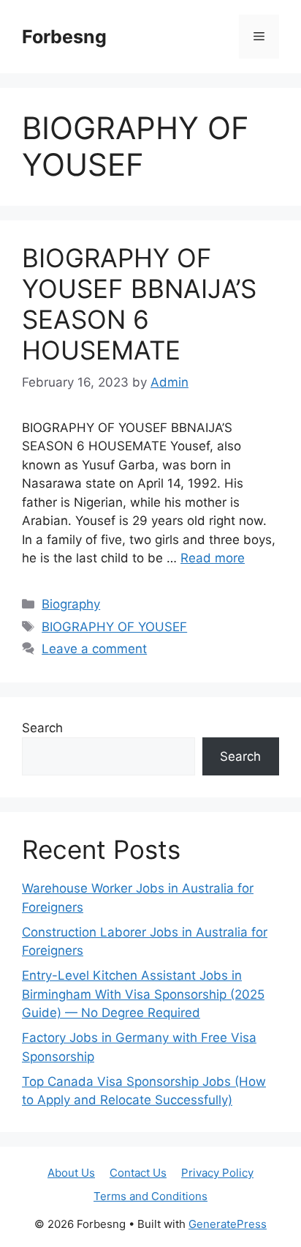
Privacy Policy (217, 1173)
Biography (71, 604)
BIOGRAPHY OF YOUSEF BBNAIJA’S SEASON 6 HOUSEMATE (139, 303)
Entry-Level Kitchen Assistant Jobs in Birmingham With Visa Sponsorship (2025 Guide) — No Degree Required (143, 994)
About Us (71, 1173)
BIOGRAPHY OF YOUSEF (114, 626)
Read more (212, 558)
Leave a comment (94, 648)
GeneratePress (227, 1224)
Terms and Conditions (150, 1196)
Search (42, 728)
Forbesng (64, 37)
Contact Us (138, 1173)
